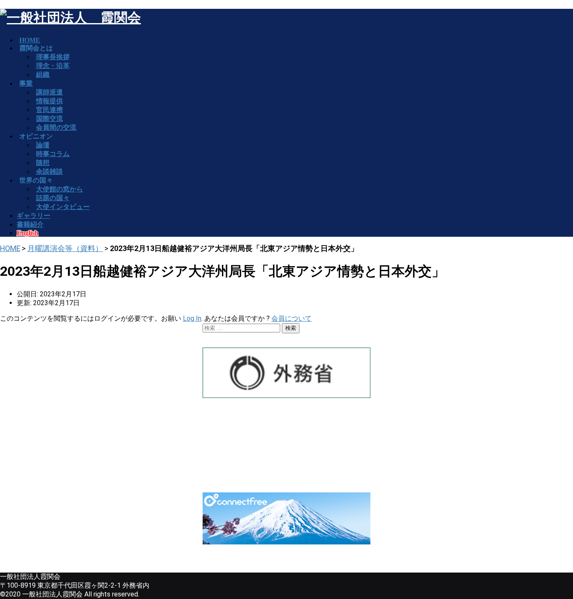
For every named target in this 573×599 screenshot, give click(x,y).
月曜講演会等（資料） (65, 248)
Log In (192, 318)
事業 (26, 83)
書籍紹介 (30, 224)
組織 (42, 74)
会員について (291, 318)
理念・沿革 (53, 65)
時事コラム (53, 153)
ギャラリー (33, 215)
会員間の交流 (56, 127)
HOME (10, 248)
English (27, 232)
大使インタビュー (63, 206)
